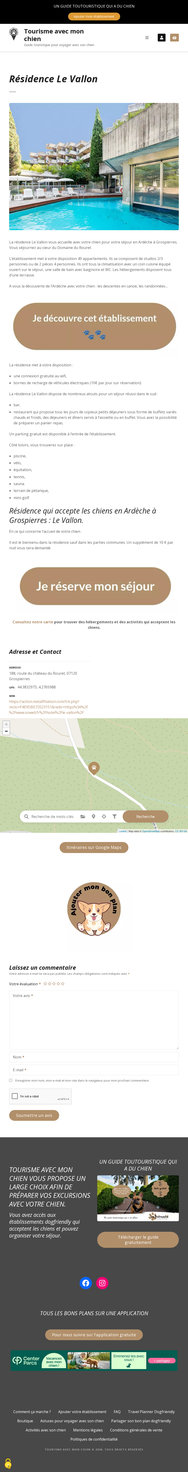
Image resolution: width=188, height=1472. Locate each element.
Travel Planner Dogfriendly (151, 1411)
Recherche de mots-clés (26, 816)
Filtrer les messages (114, 816)
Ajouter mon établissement (94, 16)
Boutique (25, 1420)
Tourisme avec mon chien (54, 35)
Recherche (145, 816)
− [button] (6, 731)
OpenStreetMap (151, 831)
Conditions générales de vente (136, 1430)
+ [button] (6, 724)
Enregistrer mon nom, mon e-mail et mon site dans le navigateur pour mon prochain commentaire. (82, 1080)
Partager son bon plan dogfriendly (141, 1420)
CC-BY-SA (181, 831)
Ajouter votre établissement (82, 1411)
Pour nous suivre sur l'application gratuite (94, 1334)
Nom (15, 1058)
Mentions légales (88, 1430)
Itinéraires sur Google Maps (94, 847)
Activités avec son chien (46, 1430)
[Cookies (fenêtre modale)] (8, 1464)
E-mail (16, 1070)
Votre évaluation (24, 983)
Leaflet (123, 831)
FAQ (117, 1411)
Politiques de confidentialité (94, 1439)
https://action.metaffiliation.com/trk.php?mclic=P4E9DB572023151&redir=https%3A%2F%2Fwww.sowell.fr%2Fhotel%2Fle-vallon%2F (48, 707)
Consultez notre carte (33, 621)
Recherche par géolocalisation (104, 816)
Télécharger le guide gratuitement (138, 1239)
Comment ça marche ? (32, 1411)
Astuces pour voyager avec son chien (72, 1420)
